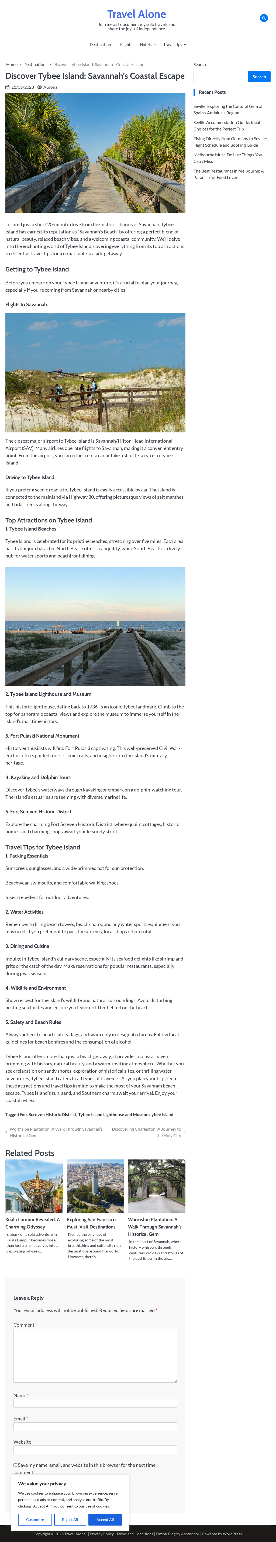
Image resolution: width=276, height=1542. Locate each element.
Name (21, 1395)
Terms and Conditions (134, 1533)
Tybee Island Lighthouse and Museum (114, 1114)
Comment (25, 1325)
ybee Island (162, 1114)
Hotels (146, 44)
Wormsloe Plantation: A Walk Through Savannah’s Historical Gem (155, 1227)
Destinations (101, 44)
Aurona (50, 87)
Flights (126, 44)
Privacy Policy (102, 1533)
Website (22, 1442)
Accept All (105, 1519)
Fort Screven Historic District (48, 1114)
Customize (35, 1519)
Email (20, 1418)
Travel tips (172, 44)
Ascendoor (190, 1533)
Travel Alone (136, 13)
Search (200, 64)
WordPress (232, 1533)
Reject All (70, 1519)
